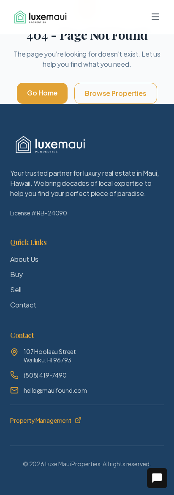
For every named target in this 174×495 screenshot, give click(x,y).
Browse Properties (115, 93)
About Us (24, 259)
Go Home (42, 92)
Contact (23, 304)
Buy (16, 274)
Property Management (40, 420)
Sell (15, 289)
